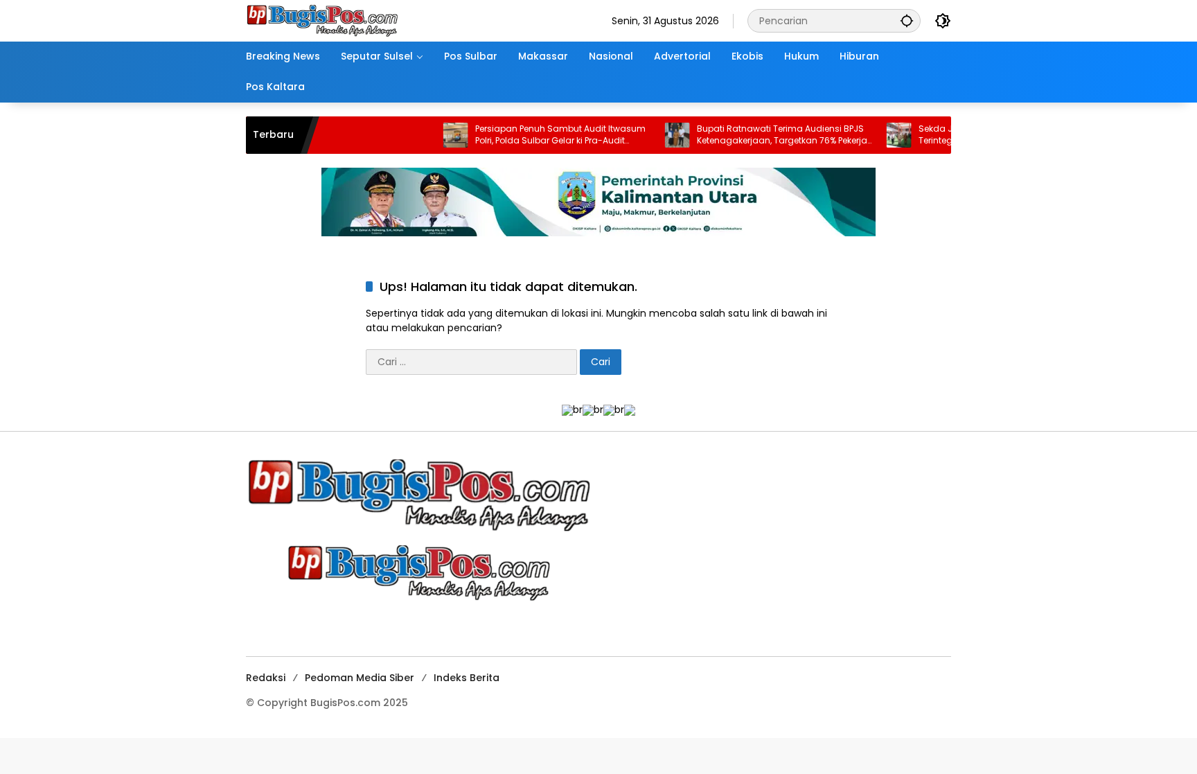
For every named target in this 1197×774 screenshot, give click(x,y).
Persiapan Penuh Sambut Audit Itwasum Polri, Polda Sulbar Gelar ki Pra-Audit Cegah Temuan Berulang (537, 135)
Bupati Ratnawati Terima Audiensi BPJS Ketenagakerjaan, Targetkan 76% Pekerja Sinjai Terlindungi (759, 135)
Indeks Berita (466, 678)
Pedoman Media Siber (359, 678)
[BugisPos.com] (322, 20)
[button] (907, 20)
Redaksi (265, 678)
